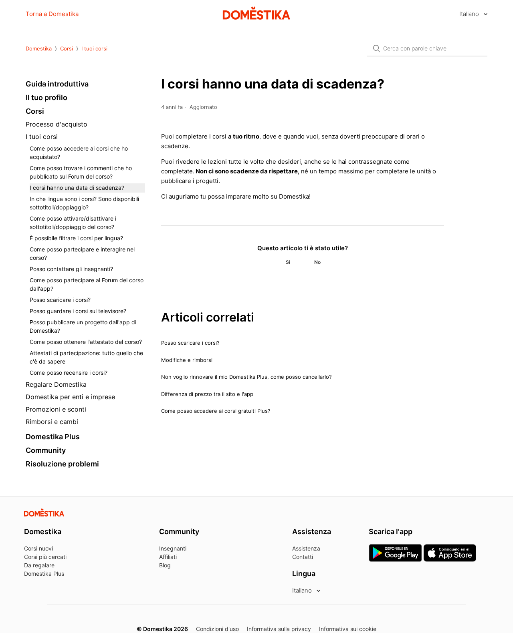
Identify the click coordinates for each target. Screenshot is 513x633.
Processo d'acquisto (56, 124)
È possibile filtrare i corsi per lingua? (76, 238)
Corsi (66, 48)
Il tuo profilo (46, 97)
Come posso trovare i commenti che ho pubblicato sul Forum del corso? (81, 172)
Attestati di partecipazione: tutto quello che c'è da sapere (86, 357)
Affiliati (168, 556)
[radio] (288, 262)
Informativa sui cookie (347, 628)
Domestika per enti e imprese (70, 397)
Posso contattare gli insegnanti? (71, 268)
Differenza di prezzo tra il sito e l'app (207, 394)
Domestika (39, 48)
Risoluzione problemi (62, 464)
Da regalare (39, 565)
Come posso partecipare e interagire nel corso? (82, 253)
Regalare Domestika (56, 384)
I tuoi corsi (94, 48)
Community (46, 450)
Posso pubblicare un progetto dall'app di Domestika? (83, 326)
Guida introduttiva (57, 84)
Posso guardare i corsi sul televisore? (78, 310)
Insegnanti (172, 548)
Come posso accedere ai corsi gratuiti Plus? (216, 411)
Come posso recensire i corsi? (68, 372)
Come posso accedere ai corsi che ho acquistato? (79, 152)
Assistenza (306, 548)
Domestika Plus (53, 436)
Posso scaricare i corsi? (60, 299)
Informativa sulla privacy (279, 628)
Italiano (470, 14)
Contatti (302, 556)
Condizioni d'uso (217, 628)
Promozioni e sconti (56, 409)
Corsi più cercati (45, 556)
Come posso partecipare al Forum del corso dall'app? (86, 284)
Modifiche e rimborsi (186, 360)
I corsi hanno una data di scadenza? (77, 187)
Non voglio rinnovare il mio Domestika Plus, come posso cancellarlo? (246, 377)
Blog (165, 565)
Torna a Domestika (52, 14)
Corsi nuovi (38, 548)
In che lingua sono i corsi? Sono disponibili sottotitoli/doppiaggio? (84, 203)
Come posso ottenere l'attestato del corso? (86, 341)
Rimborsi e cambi (52, 422)
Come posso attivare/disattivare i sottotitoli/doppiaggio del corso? (73, 222)
